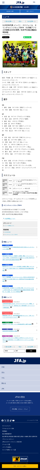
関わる (4, 383)
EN (34, 2)
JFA (3, 389)
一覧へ (20, 21)
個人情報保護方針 (7, 434)
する (3, 378)
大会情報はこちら (9, 218)
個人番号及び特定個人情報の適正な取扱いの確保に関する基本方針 (19, 436)
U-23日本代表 (7, 232)
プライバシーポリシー (8, 439)
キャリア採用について (8, 449)
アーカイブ (5, 444)
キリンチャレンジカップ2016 (10, 234)
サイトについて (6, 426)
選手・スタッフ (30, 11)
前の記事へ (9, 21)
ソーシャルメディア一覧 (32, 420)
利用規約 (4, 431)
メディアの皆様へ (7, 447)
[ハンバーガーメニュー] (3, 2)
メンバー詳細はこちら (9, 225)
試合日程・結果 (10, 11)
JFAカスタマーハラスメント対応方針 (12, 442)
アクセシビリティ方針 (8, 428)
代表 (3, 367)
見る (3, 372)
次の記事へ (30, 21)
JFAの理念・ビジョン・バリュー (20, 409)
